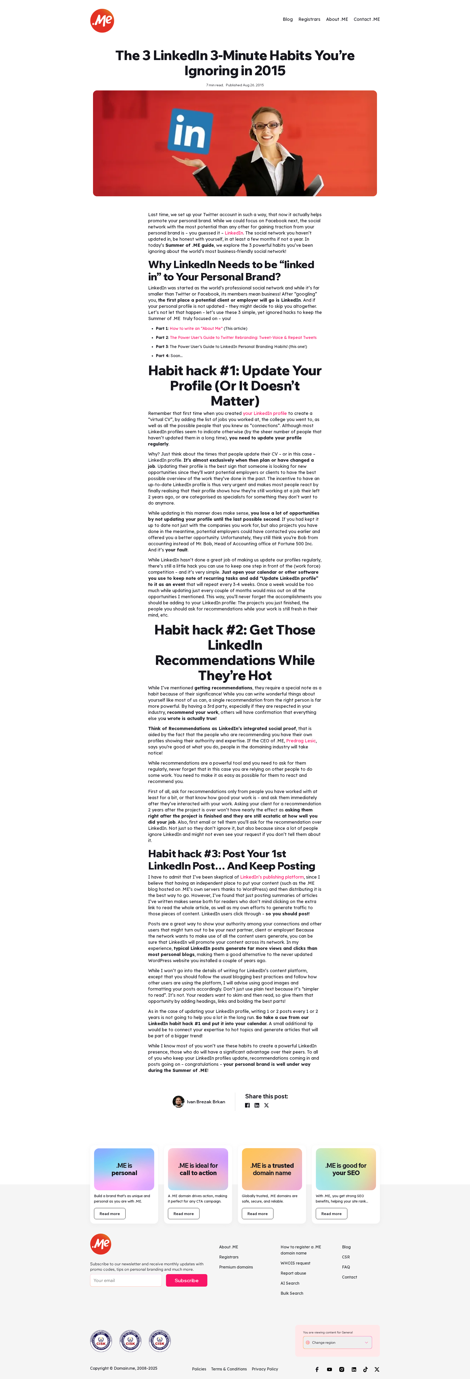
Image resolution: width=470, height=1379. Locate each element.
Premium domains (236, 1267)
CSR (346, 1257)
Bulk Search (292, 1293)
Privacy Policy (265, 1369)
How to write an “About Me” (196, 328)
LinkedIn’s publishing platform (272, 877)
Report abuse (293, 1273)
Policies (199, 1369)
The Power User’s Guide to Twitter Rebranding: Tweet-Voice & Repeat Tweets (243, 337)
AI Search (290, 1283)
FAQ (346, 1267)
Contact (349, 1277)
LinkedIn (234, 233)
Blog (288, 19)
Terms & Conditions (229, 1369)
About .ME (337, 19)
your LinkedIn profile (265, 413)
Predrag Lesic (301, 741)
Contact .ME (367, 19)
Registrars (309, 19)
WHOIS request (295, 1263)
